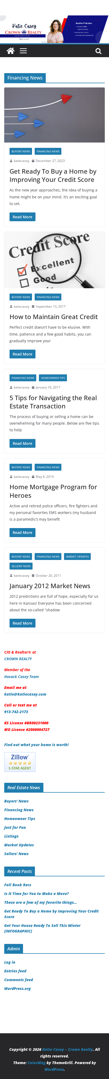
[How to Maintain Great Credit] (54, 260)
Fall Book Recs (17, 884)
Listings (11, 836)
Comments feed (18, 979)
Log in (9, 962)
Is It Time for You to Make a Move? (37, 893)
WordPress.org (17, 988)
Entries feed (15, 970)
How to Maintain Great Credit (54, 316)
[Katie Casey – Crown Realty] (54, 19)
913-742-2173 (16, 711)
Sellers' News (21, 566)
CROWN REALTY (18, 658)
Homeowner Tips (53, 378)
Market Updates (77, 556)
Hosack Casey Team (21, 676)
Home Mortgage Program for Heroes (53, 490)
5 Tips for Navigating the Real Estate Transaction (53, 401)
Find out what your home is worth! (36, 744)
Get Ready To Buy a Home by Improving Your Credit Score (53, 175)
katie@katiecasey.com (25, 694)
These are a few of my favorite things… (40, 902)
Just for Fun (15, 827)
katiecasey (21, 160)
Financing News (48, 151)
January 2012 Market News (50, 585)
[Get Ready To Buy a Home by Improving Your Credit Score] (54, 115)
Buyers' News (21, 151)
